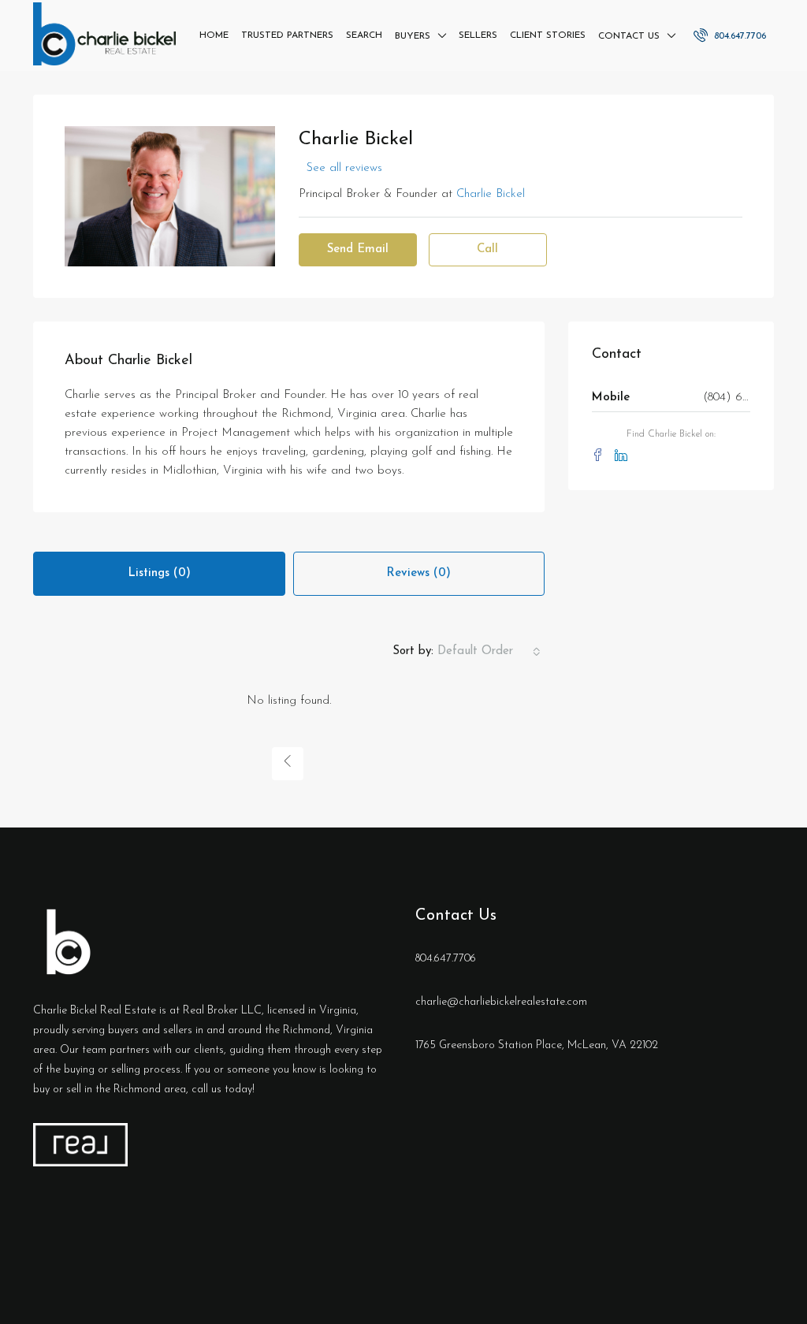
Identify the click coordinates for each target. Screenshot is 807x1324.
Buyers (412, 36)
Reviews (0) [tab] (418, 573)
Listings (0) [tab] (159, 573)
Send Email (358, 249)
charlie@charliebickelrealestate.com (501, 1002)
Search (364, 35)
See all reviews (344, 168)
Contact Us (629, 36)
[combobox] (489, 651)
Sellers (478, 35)
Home (214, 35)
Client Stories (548, 35)
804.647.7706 (738, 36)
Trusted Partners (287, 35)
